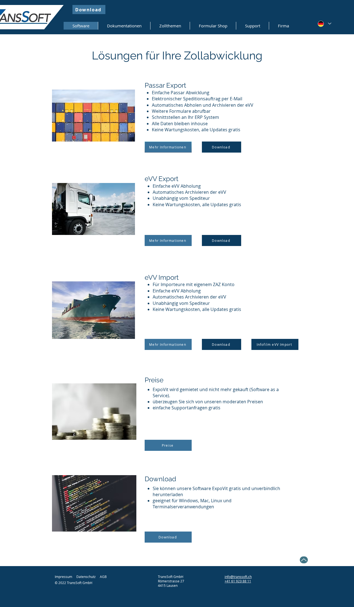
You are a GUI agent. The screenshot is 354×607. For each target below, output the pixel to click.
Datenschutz (86, 576)
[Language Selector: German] (324, 24)
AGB (103, 576)
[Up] (304, 559)
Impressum (63, 576)
